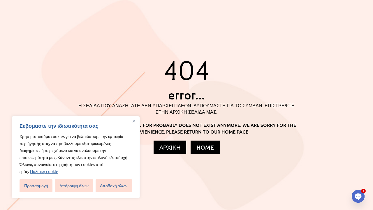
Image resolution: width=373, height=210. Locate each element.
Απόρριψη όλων (74, 185)
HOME (205, 147)
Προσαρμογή (36, 185)
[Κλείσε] (133, 121)
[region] (76, 157)
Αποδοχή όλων (113, 185)
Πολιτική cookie (44, 171)
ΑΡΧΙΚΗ (169, 147)
